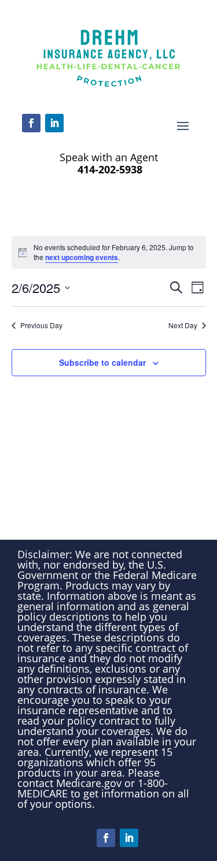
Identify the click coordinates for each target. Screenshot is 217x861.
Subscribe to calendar (102, 362)
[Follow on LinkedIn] (54, 123)
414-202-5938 (108, 169)
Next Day (182, 325)
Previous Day (41, 325)
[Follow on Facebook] (31, 123)
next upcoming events (81, 257)
